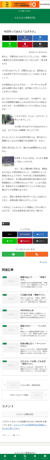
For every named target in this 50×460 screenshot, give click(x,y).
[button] (40, 44)
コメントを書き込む (25, 414)
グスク (7, 224)
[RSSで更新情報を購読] (36, 254)
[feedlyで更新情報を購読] (13, 254)
